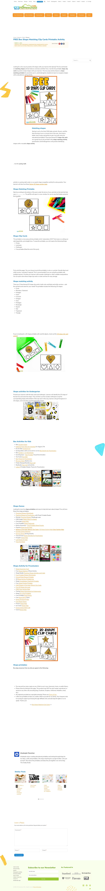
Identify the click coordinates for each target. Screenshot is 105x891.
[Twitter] (90, 888)
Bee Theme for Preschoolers (24, 459)
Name (17, 850)
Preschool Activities (17, 873)
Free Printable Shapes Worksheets (26, 575)
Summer (44, 45)
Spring (40, 45)
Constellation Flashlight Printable (29, 581)
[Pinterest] (59, 44)
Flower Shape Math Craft (23, 608)
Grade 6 (83, 1)
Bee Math (25, 457)
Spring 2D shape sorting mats (38, 184)
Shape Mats (25, 521)
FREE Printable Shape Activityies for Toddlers (47, 788)
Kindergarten (54, 1)
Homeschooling (16, 868)
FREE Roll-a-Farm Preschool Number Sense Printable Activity (20, 790)
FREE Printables (24, 44)
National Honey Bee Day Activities (25, 447)
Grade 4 (74, 1)
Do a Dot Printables (25, 593)
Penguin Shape (20, 534)
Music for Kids (16, 875)
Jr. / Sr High (88, 1)
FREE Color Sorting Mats (23, 589)
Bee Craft (32, 463)
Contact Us (15, 878)
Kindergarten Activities (17, 872)
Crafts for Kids (16, 867)
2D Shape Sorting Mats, (46, 529)
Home (15, 1)
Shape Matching (23, 571)
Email (44, 850)
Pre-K (48, 1)
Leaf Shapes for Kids (21, 540)
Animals (17, 44)
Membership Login (16, 880)
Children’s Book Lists (17, 877)
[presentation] (20, 778)
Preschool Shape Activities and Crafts (34, 573)
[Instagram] (83, 885)
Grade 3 (69, 1)
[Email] (64, 44)
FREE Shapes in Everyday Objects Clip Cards (28, 585)
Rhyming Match (20, 461)
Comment (18, 830)
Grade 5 (78, 1)
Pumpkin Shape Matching (23, 531)
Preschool (30, 45)
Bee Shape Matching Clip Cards (41, 704)
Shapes (35, 45)
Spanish (14, 870)
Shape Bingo (22, 597)
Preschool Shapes (26, 517)
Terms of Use (52, 694)
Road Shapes (28, 595)
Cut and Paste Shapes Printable (25, 577)
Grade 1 (59, 1)
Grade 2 (64, 1)
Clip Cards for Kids (33, 786)
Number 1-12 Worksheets (25, 453)
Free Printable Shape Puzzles (35, 525)
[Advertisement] (69, 6)
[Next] (65, 786)
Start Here (20, 1)
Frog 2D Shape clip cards (23, 587)
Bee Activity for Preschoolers (48, 451)
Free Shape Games (21, 601)
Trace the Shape (20, 542)
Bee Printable (29, 455)
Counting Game (22, 444)
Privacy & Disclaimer (37, 887)
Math (16, 45)
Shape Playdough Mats (22, 599)
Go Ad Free (39, 1)
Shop (34, 1)
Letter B (18, 467)
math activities (22, 45)
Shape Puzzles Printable (25, 583)
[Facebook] (62, 44)
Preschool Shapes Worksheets (24, 513)
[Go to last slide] (17, 786)
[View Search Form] (45, 1)
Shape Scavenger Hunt (22, 569)
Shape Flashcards (29, 523)
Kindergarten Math (42, 44)
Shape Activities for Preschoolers (33, 536)
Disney (30, 1)
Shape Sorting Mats (26, 527)
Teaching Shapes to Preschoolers (25, 515)
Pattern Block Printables (30, 519)
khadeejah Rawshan (27, 753)
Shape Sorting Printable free (26, 579)
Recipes (25, 1)
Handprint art (26, 449)
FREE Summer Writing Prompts (60, 788)
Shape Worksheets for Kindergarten (30, 591)
